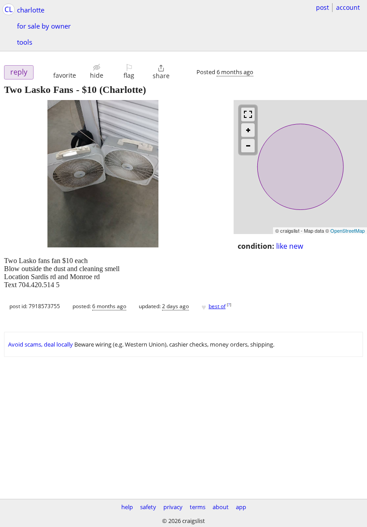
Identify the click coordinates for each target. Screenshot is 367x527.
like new (289, 246)
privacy (173, 507)
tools (24, 42)
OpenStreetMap (347, 230)
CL (8, 9)
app (241, 507)
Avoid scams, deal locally (40, 344)
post (322, 7)
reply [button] (18, 72)
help (127, 507)
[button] (64, 71)
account (348, 7)
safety (148, 507)
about (221, 507)
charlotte (30, 9)
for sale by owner (44, 25)
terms (197, 507)
